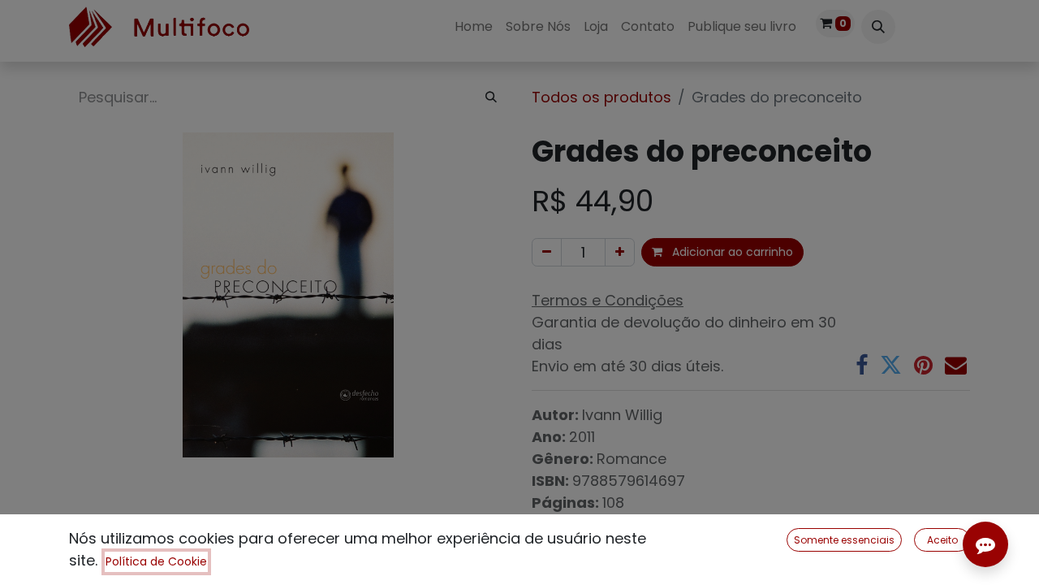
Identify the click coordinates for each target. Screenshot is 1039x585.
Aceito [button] (942, 540)
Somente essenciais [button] (844, 540)
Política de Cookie (156, 561)
